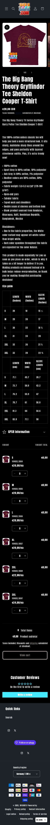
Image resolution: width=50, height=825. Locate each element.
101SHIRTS (23, 805)
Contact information (37, 809)
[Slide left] (18, 72)
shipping (34, 643)
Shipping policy (26, 818)
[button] (6, 8)
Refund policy (24, 814)
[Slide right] (31, 72)
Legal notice (11, 814)
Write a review (25, 694)
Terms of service (40, 814)
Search (9, 717)
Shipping (18, 113)
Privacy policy (20, 809)
